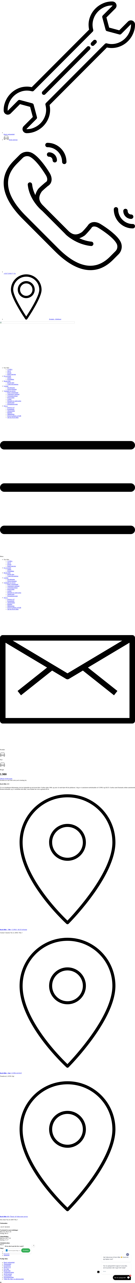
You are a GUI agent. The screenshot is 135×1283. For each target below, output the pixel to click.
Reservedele (10, 397)
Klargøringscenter (12, 404)
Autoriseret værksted (13, 394)
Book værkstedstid (12, 392)
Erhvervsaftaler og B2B (14, 416)
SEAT (9, 371)
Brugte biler (7, 381)
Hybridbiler (10, 379)
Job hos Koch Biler (13, 417)
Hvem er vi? (11, 407)
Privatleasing (11, 387)
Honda (9, 373)
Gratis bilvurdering (12, 384)
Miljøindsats (10, 414)
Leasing (6, 386)
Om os (6, 406)
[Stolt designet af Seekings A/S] (1, 1282)
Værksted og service (10, 391)
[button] (67, 488)
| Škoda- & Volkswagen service (14, 1216)
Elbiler (9, 378)
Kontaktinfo (10, 409)
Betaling (9, 412)
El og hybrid (7, 376)
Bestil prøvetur (11, 374)
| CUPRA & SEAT (11, 1073)
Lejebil (9, 399)
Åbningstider (11, 411)
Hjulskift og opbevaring (14, 401)
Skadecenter (10, 402)
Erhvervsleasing (12, 389)
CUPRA (9, 369)
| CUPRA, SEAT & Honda (13, 929)
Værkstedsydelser (12, 396)
